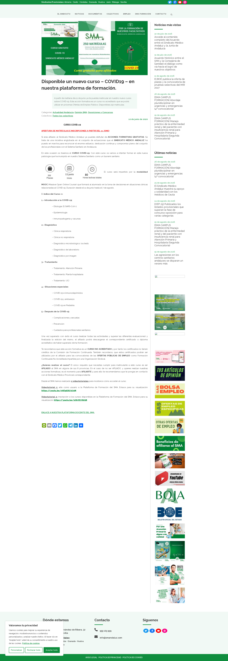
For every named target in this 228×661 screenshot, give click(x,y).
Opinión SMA (81, 112)
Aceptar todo (52, 650)
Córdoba (83, 2)
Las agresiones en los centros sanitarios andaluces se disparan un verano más (168, 259)
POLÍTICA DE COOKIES (132, 657)
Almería (67, 2)
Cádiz (75, 2)
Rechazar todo (33, 650)
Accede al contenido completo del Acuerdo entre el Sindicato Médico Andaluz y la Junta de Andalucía (168, 43)
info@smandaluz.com (111, 638)
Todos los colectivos (62, 116)
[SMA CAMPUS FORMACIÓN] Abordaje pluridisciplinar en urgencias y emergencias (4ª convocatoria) (168, 103)
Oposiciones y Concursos (100, 112)
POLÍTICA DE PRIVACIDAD (110, 657)
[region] (34, 638)
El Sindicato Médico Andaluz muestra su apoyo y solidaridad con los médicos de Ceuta (169, 190)
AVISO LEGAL (91, 657)
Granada (93, 2)
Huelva (101, 2)
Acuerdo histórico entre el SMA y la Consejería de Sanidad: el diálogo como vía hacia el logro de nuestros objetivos (169, 64)
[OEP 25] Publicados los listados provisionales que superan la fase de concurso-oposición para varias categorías (169, 210)
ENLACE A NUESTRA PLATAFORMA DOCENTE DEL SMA (67, 412)
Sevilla (123, 2)
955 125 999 (105, 631)
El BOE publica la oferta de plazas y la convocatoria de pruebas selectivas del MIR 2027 (169, 83)
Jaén (108, 2)
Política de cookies (31, 643)
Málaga (115, 2)
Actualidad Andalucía (63, 112)
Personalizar (16, 650)
